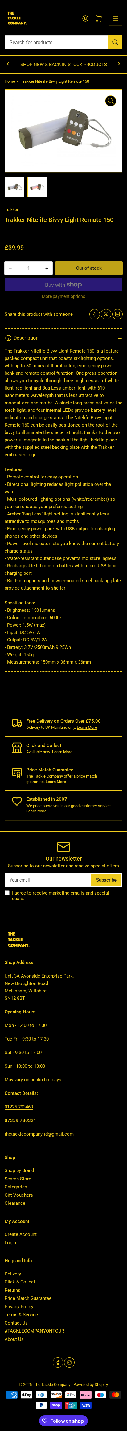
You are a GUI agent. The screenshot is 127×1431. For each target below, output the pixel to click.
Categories (16, 1187)
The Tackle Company (52, 1384)
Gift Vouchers (19, 1195)
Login (10, 1242)
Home (10, 81)
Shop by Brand (19, 1170)
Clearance (15, 1203)
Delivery (13, 1274)
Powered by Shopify (90, 1384)
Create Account (21, 1234)
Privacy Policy (19, 1306)
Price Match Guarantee (28, 1298)
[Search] (115, 42)
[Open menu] (115, 18)
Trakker (11, 209)
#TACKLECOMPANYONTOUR (34, 1331)
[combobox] (63, 42)
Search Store (18, 1179)
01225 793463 (19, 1107)
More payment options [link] (63, 296)
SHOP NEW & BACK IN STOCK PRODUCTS (63, 64)
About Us (14, 1339)
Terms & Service (21, 1314)
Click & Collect (20, 1282)
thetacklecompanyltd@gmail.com (39, 1134)
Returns (12, 1290)
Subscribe (106, 880)
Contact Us (16, 1323)
